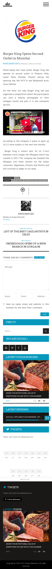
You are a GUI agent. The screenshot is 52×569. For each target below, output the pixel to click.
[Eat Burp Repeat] (20, 4)
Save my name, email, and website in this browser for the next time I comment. (27, 306)
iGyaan (27, 563)
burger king (17, 180)
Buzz (17, 178)
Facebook (6, 219)
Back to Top (24, 479)
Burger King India (31, 180)
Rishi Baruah (11, 63)
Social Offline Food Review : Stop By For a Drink (26, 417)
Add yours (39, 257)
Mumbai (44, 180)
